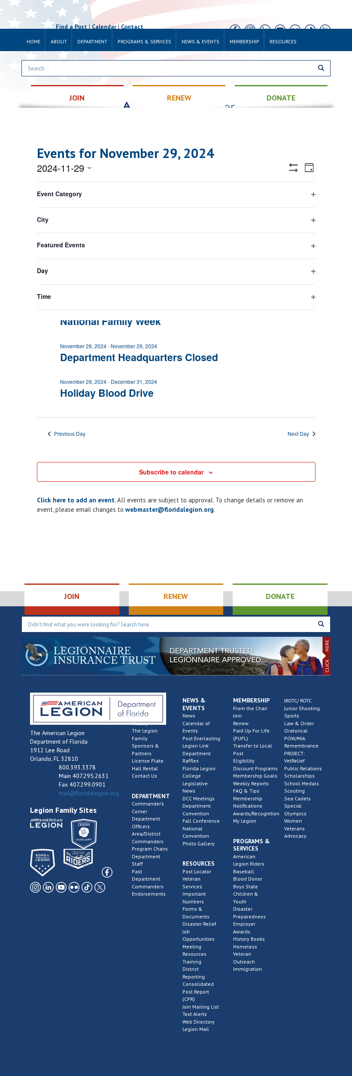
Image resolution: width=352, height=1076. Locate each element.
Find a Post (71, 26)
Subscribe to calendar (171, 472)
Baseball (243, 871)
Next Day (298, 433)
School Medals (301, 783)
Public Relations (303, 768)
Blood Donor (247, 878)
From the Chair (250, 708)
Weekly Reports (251, 783)
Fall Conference (201, 821)
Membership (244, 41)
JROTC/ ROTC (298, 700)
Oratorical (296, 730)
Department (92, 41)
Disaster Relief (199, 924)
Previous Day (69, 433)
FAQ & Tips (246, 790)
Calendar (104, 26)
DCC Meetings (198, 798)
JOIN (77, 98)
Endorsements (149, 894)
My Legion (244, 821)
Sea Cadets (297, 798)
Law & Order (299, 723)
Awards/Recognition (256, 813)
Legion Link (195, 745)
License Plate (148, 760)
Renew (241, 723)
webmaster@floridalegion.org (169, 509)
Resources (283, 41)
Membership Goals (255, 775)
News (188, 715)
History (140, 723)
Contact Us (144, 775)
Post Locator (196, 871)
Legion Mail (195, 1029)
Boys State (245, 886)
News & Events (200, 41)
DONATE (281, 98)
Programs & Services (144, 41)
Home (33, 41)
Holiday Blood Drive (107, 393)
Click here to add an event (76, 500)
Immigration (247, 969)
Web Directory (198, 1021)
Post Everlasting (201, 738)
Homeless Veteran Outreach (245, 954)
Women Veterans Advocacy (295, 828)
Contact (132, 26)
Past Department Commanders (148, 879)
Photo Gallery (198, 843)
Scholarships (299, 775)
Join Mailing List (200, 1006)
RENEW (179, 98)
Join (237, 715)
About (59, 41)
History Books (249, 939)
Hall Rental (145, 768)
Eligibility (244, 760)
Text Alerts (194, 1014)
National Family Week (110, 321)
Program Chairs (150, 848)
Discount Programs (255, 768)
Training (191, 961)
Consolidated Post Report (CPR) (198, 991)
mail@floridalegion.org (89, 793)
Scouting (294, 790)
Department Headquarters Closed (139, 357)
